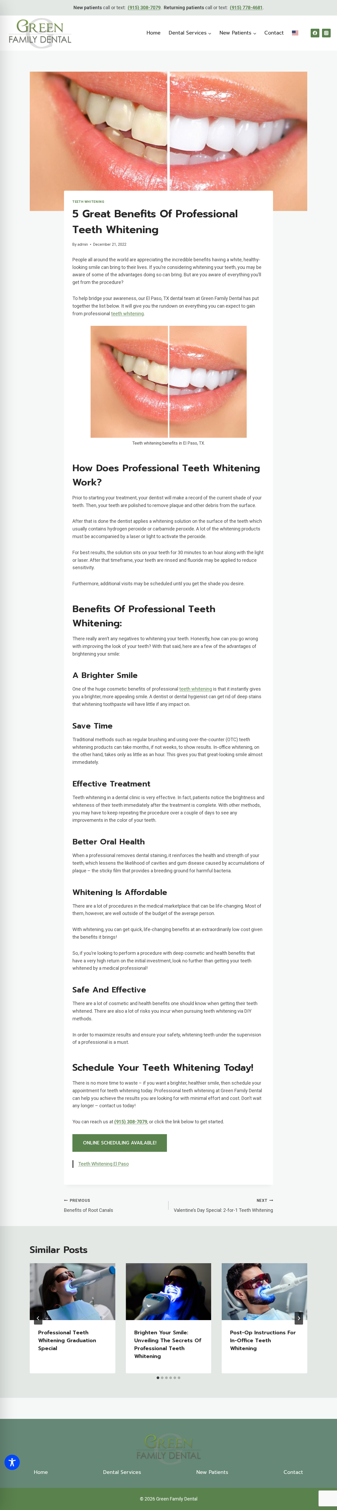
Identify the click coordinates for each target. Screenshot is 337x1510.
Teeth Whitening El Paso (103, 1164)
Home (154, 33)
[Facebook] (315, 33)
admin (82, 244)
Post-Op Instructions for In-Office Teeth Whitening (263, 1340)
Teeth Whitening (88, 202)
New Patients (212, 1472)
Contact (274, 33)
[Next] (299, 1318)
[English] (295, 33)
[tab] (158, 1377)
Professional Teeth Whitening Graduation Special (67, 1340)
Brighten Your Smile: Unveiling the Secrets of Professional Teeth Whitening (167, 1344)
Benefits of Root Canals (88, 1205)
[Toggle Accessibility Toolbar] (12, 1462)
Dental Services (122, 1472)
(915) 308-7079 (144, 7)
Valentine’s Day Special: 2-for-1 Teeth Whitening (223, 1205)
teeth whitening (127, 313)
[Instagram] (326, 33)
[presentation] (72, 1291)
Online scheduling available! (119, 1142)
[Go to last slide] (38, 1318)
